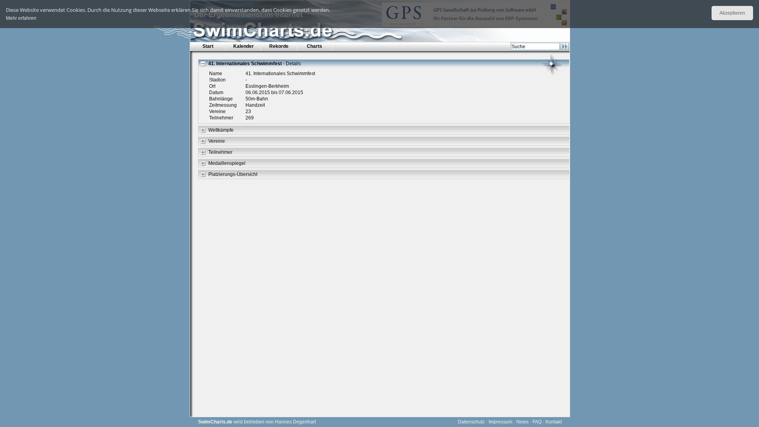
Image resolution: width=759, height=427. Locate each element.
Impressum (500, 422)
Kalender (243, 46)
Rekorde (279, 46)
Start (207, 46)
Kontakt (554, 422)
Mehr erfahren (21, 18)
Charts (314, 46)
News (522, 422)
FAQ (537, 422)
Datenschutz (471, 422)
